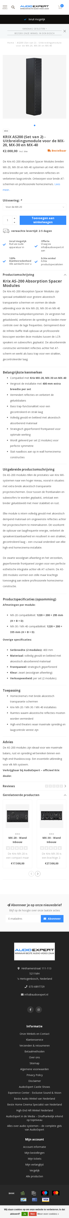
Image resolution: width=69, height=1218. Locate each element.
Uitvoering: (12, 200)
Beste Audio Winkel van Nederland (34, 1098)
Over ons (34, 1057)
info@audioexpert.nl (36, 994)
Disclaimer (34, 1081)
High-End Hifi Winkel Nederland (34, 1110)
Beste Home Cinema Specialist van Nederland (34, 1104)
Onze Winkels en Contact (34, 1033)
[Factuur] (33, 1193)
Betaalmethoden (34, 1051)
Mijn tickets (34, 1158)
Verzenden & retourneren (35, 1045)
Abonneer (54, 918)
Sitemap (34, 1063)
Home (10, 42)
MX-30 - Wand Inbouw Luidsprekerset (51, 842)
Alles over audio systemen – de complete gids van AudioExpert (34, 1127)
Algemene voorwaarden (34, 1069)
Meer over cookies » (48, 1214)
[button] (34, 125)
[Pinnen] (34, 1199)
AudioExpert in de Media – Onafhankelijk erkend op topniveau (34, 1118)
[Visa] (45, 1199)
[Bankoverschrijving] (11, 1193)
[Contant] (22, 1193)
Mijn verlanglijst (34, 1164)
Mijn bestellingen (34, 1152)
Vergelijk (35, 1170)
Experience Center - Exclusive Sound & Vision (34, 1092)
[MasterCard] (55, 1193)
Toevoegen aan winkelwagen (43, 220)
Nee (33, 1214)
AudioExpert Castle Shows (34, 1087)
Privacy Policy (34, 1075)
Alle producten (34, 1176)
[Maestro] (44, 1193)
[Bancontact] (23, 1199)
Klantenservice (34, 1039)
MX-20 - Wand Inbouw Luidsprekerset (17, 842)
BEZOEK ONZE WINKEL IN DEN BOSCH (34, 33)
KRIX (6, 131)
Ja (24, 1214)
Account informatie (34, 1147)
